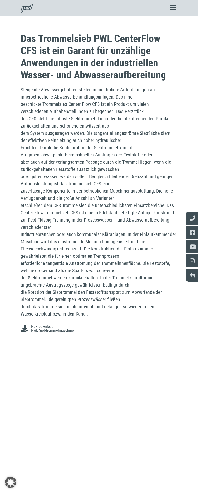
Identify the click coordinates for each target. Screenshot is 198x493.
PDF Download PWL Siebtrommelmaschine (52, 328)
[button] (10, 482)
